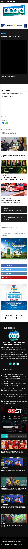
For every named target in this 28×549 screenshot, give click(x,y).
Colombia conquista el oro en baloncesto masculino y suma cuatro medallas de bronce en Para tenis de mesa (15, 401)
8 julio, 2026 (6, 467)
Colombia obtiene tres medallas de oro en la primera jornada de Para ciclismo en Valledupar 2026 (14, 507)
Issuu (9, 116)
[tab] (4, 436)
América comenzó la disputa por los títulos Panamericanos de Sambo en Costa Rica (15, 395)
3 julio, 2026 (6, 504)
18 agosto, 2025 (6, 153)
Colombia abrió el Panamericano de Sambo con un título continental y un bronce (15, 389)
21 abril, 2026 (6, 175)
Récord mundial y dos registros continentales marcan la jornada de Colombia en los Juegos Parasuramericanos (15, 383)
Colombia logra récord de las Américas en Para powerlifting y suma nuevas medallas (14, 489)
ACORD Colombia (18, 36)
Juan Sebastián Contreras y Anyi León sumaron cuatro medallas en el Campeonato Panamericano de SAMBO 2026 (15, 376)
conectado (15, 233)
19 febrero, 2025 (7, 198)
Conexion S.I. (12, 541)
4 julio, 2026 (6, 486)
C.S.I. (19, 541)
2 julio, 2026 (6, 523)
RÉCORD (3, 33)
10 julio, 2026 (6, 449)
